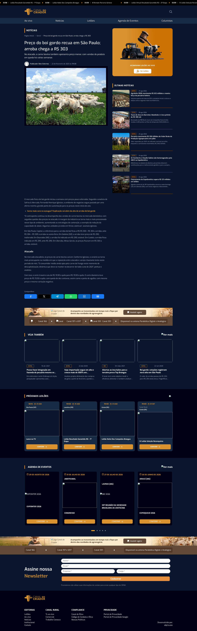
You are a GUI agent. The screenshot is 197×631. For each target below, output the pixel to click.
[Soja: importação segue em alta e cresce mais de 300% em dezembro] (79, 350)
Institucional (29, 622)
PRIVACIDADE (110, 609)
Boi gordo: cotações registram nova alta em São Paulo (153, 371)
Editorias (29, 609)
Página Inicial (29, 36)
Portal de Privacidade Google (116, 617)
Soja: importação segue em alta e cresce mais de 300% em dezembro (79, 371)
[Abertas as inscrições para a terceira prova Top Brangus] (117, 350)
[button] (93, 530)
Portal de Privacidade (113, 614)
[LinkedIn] (84, 296)
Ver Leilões (144, 71)
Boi (105, 366)
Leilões (91, 20)
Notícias (60, 20)
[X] (44, 296)
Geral (39, 36)
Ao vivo (28, 20)
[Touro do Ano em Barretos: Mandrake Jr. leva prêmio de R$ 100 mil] (121, 120)
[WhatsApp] (71, 296)
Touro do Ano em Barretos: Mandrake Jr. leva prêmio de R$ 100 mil (150, 116)
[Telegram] (57, 296)
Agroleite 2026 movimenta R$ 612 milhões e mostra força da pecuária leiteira (150, 94)
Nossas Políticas (78, 619)
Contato (27, 625)
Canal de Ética (77, 614)
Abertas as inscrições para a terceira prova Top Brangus (114, 371)
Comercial (50, 617)
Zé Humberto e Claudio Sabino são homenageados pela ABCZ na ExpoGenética (151, 159)
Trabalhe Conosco (53, 619)
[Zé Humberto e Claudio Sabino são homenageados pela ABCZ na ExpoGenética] (121, 163)
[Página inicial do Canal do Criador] (35, 12)
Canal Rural (52, 609)
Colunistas (167, 20)
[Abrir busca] (171, 12)
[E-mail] (98, 296)
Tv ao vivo (50, 614)
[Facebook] (30, 296)
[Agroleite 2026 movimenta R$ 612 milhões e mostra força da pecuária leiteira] (121, 99)
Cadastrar (115, 578)
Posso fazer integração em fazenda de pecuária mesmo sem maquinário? (41, 371)
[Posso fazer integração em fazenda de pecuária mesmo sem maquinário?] (41, 350)
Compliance (77, 609)
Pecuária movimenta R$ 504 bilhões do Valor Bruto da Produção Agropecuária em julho (151, 137)
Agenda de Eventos (128, 20)
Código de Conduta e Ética (82, 617)
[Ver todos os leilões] (170, 396)
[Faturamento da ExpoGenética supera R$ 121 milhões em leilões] (121, 185)
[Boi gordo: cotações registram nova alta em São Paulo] (155, 350)
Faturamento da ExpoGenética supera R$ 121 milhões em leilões (150, 180)
